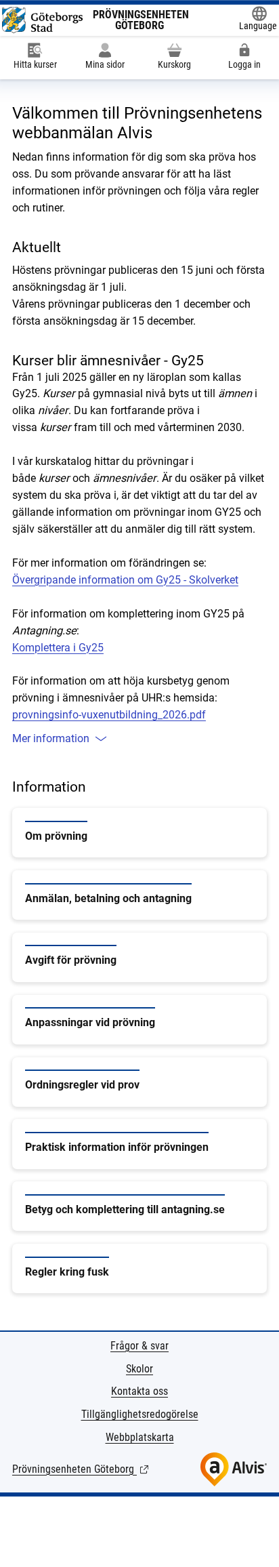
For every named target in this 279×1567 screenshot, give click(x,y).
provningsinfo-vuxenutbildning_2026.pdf (109, 714)
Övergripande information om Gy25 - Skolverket (125, 579)
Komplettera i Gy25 (58, 647)
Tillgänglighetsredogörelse (139, 1414)
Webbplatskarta (140, 1437)
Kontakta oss (139, 1391)
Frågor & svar (139, 1345)
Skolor (139, 1368)
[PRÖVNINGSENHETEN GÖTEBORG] (42, 20)
